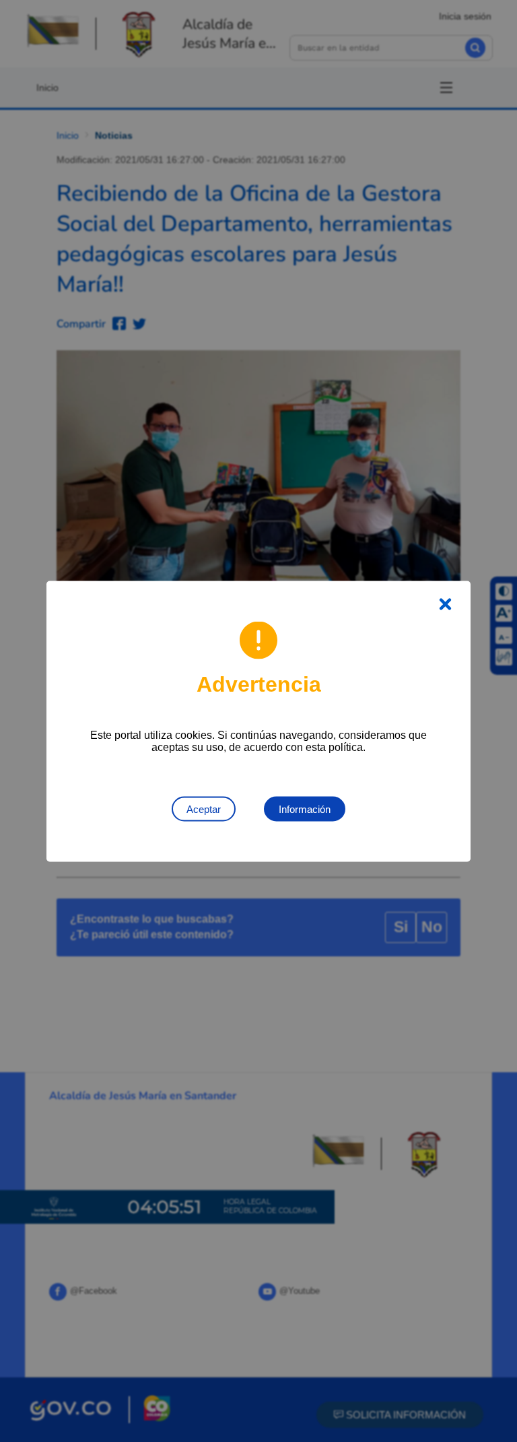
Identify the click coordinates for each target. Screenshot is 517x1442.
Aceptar (203, 808)
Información (305, 808)
